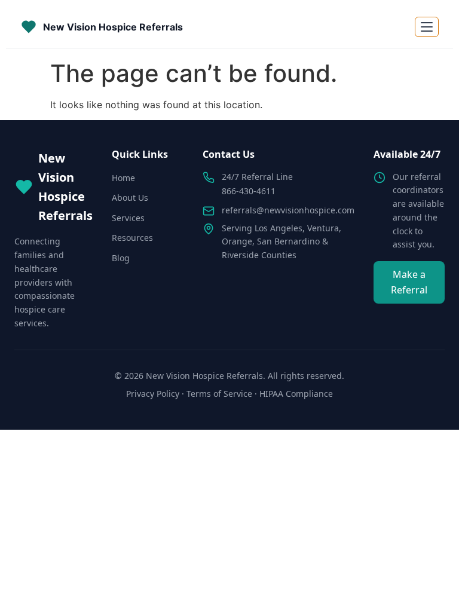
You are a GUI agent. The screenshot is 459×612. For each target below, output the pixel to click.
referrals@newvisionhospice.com (288, 210)
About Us (130, 197)
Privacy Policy (152, 393)
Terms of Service (219, 393)
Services (128, 218)
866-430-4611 (249, 191)
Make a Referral (409, 282)
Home (123, 177)
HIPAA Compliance (296, 393)
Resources (132, 237)
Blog (121, 258)
